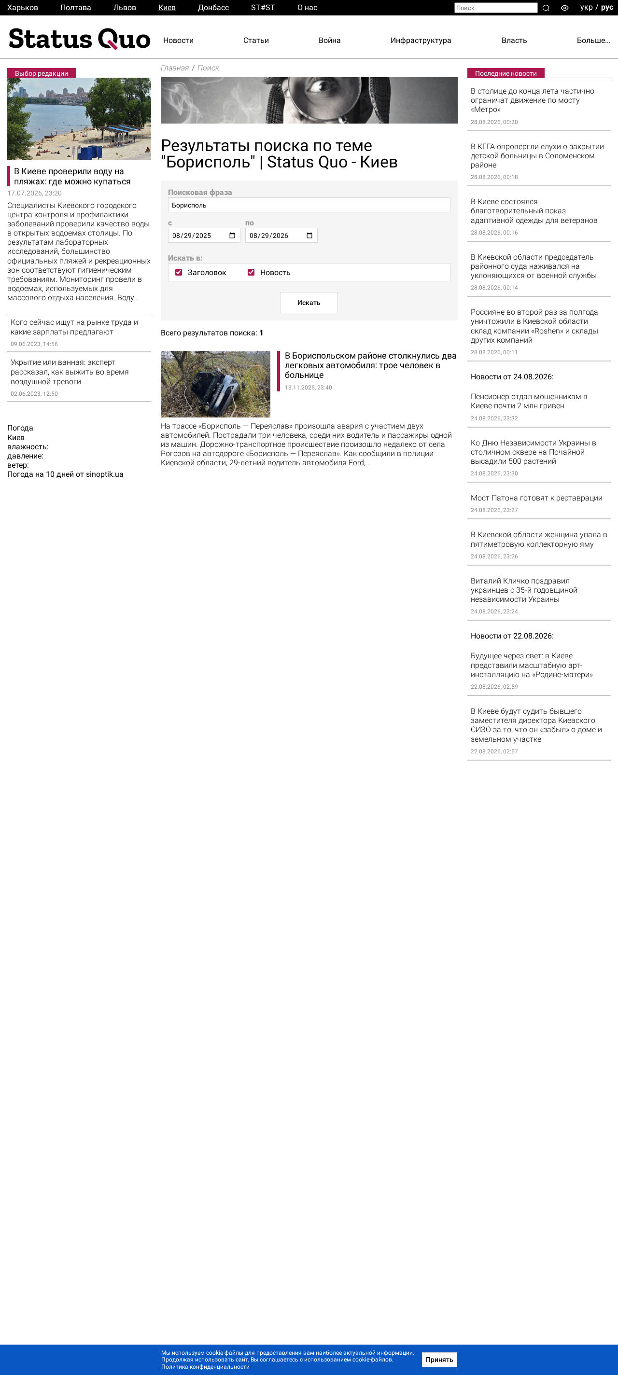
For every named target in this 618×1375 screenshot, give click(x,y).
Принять (439, 1359)
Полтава (75, 7)
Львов (124, 7)
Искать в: (185, 258)
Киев (167, 7)
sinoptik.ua (105, 474)
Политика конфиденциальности (205, 1366)
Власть (514, 40)
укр (586, 7)
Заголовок (207, 272)
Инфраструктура (421, 40)
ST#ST (263, 7)
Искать (309, 302)
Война (330, 40)
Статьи (256, 40)
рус (607, 7)
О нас (307, 7)
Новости (178, 40)
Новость (275, 272)
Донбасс (213, 7)
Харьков (22, 7)
